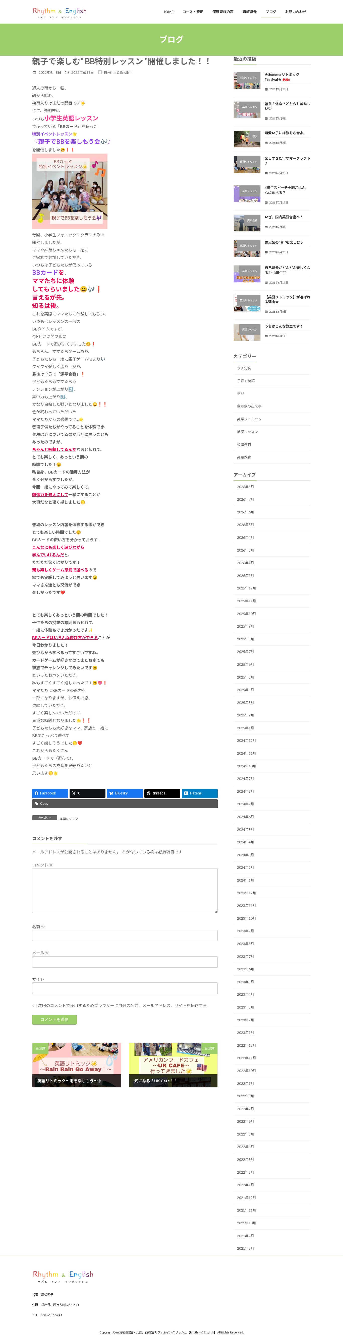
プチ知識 (244, 368)
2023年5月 (245, 981)
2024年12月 (246, 740)
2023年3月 (245, 1007)
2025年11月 (246, 601)
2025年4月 (245, 690)
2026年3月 (245, 550)
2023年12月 (246, 893)
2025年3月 (245, 702)
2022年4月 (245, 1147)
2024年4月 (245, 842)
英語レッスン (69, 819)
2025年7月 (245, 651)
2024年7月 (245, 804)
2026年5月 (245, 524)
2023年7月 (245, 956)
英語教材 (244, 444)
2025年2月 (245, 715)
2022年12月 (246, 1045)
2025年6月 (245, 664)
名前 (38, 926)
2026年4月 (245, 537)
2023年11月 (246, 905)
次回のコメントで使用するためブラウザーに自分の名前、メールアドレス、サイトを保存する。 (124, 1005)
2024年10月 (246, 766)
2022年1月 (245, 1185)
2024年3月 (245, 854)
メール (40, 953)
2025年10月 (246, 613)
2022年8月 (245, 1096)
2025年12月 (246, 588)
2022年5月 (245, 1134)
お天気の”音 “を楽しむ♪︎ (284, 242)
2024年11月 (246, 753)
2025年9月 (245, 626)
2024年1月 (245, 880)
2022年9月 (245, 1083)
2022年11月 (246, 1058)
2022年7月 (245, 1108)
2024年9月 (245, 778)
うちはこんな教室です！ (284, 326)
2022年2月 (245, 1172)
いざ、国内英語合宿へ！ (284, 217)
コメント (42, 864)
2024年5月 (245, 829)
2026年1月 (245, 575)
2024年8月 (245, 791)
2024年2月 (245, 867)
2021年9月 (245, 1235)
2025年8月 (245, 639)
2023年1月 (245, 1032)
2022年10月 (246, 1070)
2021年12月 (246, 1197)
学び (240, 393)
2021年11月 (246, 1210)
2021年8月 (245, 1248)
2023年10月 (246, 918)
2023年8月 (245, 944)
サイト (38, 979)
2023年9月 (245, 931)
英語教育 (244, 457)
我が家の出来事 (249, 406)
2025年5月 (245, 677)
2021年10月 (246, 1223)
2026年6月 (245, 512)
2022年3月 (245, 1159)
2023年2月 (245, 1020)
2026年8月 (245, 486)
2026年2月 (245, 563)
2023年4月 (245, 994)
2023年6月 (245, 969)
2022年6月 (245, 1121)
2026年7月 (245, 499)
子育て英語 (246, 381)
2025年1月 (245, 727)
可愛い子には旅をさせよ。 (286, 133)
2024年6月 (245, 817)
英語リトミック (249, 419)
